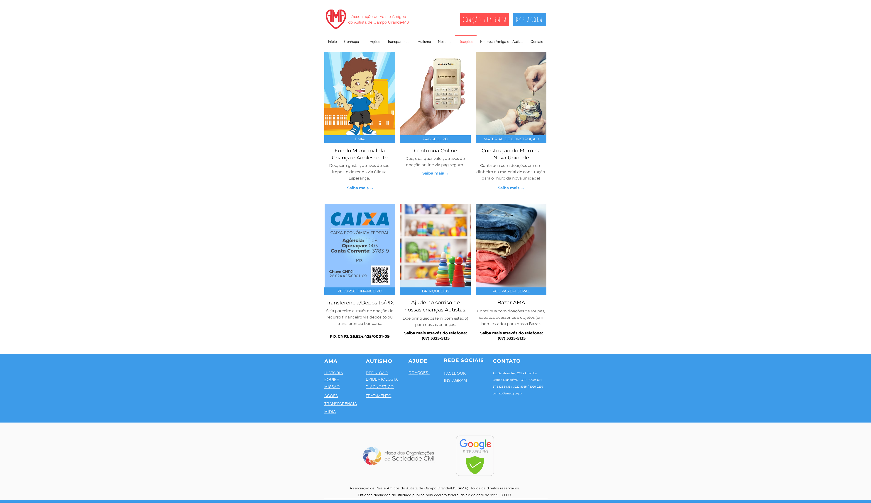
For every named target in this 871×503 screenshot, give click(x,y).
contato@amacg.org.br (508, 393)
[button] (435, 139)
